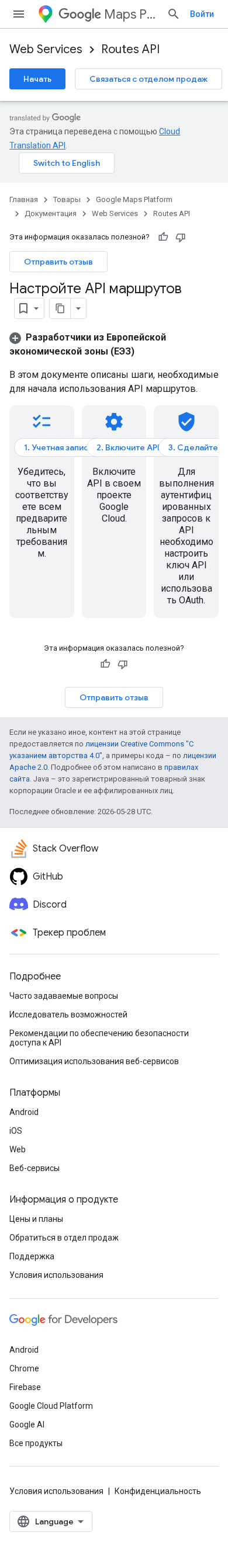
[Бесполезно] (180, 237)
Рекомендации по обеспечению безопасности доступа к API (99, 1038)
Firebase (25, 1387)
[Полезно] (163, 237)
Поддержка (31, 1256)
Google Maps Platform (134, 199)
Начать (37, 79)
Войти (202, 14)
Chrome (24, 1368)
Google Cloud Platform (51, 1405)
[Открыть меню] (18, 14)
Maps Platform (130, 14)
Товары (67, 199)
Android (24, 1112)
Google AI (26, 1424)
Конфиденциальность (158, 1491)
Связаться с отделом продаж (148, 79)
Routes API (130, 49)
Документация (51, 213)
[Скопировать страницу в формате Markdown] (60, 308)
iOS (15, 1130)
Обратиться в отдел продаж (64, 1237)
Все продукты (36, 1443)
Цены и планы (36, 1219)
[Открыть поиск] (174, 14)
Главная (23, 199)
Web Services (45, 49)
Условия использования (56, 1275)
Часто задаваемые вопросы (63, 995)
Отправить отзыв (58, 261)
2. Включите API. (129, 447)
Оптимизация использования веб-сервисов (94, 1061)
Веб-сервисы (34, 1168)
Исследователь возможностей (68, 1014)
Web (17, 1149)
